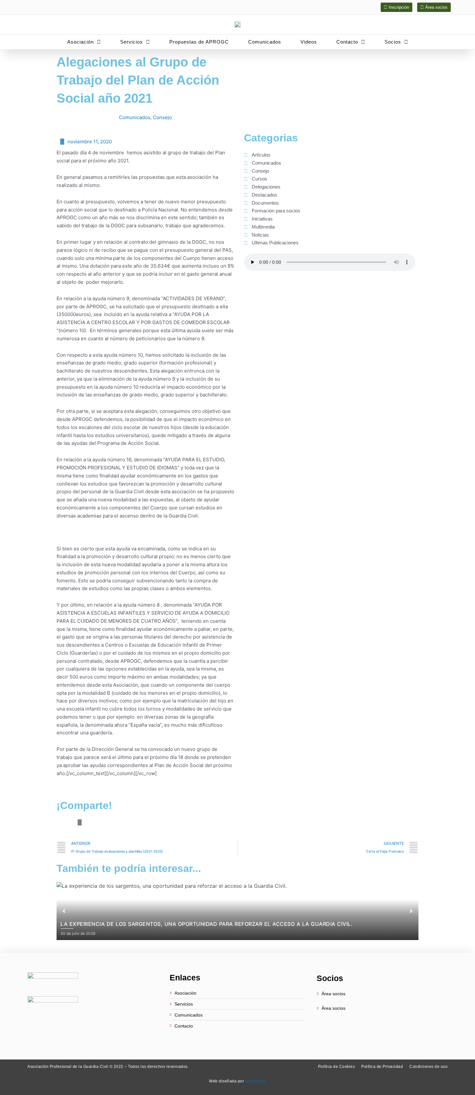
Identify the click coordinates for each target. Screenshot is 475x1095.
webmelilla (255, 1081)
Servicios (131, 42)
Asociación (80, 42)
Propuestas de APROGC (199, 42)
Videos (309, 42)
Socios (393, 42)
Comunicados (264, 42)
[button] (58, 823)
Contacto (347, 42)
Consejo (162, 117)
